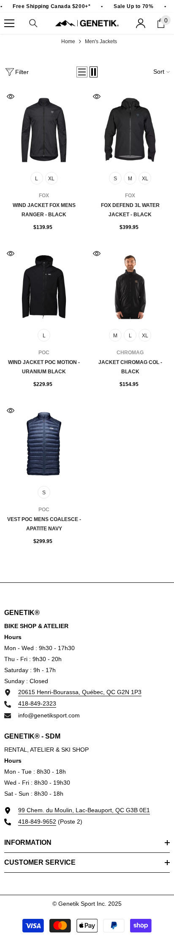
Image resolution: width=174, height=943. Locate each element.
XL (51, 179)
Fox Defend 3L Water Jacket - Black (130, 210)
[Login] (140, 23)
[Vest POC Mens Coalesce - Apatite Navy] (44, 444)
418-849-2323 (37, 703)
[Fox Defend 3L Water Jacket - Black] (130, 130)
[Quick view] (10, 96)
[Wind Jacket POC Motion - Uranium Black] (44, 287)
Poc (43, 353)
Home (68, 41)
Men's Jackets (101, 41)
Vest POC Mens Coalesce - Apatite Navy (44, 524)
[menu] (9, 23)
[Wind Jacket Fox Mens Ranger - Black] (44, 130)
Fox (44, 196)
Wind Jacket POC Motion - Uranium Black (44, 367)
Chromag (130, 353)
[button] (81, 71)
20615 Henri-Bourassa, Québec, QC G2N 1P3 (79, 692)
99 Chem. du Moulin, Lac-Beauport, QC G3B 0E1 (84, 810)
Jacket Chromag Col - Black (130, 367)
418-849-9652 (37, 821)
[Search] (33, 23)
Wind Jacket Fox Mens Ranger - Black (44, 210)
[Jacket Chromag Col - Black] (130, 287)
